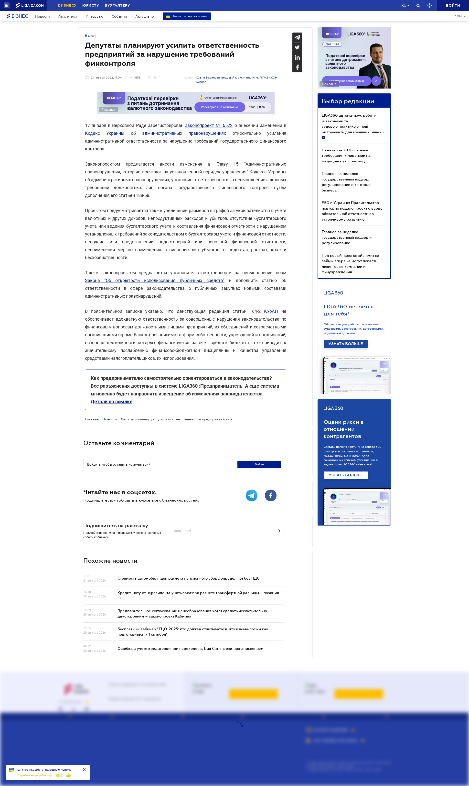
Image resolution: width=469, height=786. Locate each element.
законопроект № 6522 (209, 125)
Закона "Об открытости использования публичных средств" (154, 280)
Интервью (94, 16)
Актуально (144, 16)
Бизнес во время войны (189, 16)
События (119, 16)
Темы (457, 16)
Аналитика (67, 16)
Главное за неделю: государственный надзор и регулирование (347, 237)
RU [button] (403, 5)
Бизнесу (67, 5)
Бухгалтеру (117, 5)
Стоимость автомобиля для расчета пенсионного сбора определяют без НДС (188, 578)
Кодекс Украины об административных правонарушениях (155, 133)
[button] (7, 5)
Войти (259, 464)
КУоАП (271, 311)
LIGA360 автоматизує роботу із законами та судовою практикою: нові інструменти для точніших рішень (353, 126)
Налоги (91, 35)
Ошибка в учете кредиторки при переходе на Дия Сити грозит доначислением (190, 648)
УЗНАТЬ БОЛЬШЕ (346, 344)
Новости (42, 16)
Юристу (90, 5)
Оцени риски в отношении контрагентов (344, 429)
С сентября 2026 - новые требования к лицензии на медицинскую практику (346, 155)
